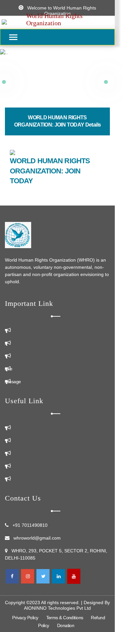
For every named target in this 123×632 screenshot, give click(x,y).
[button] (106, 82)
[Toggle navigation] (13, 37)
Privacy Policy (25, 617)
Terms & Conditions (64, 617)
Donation (65, 625)
